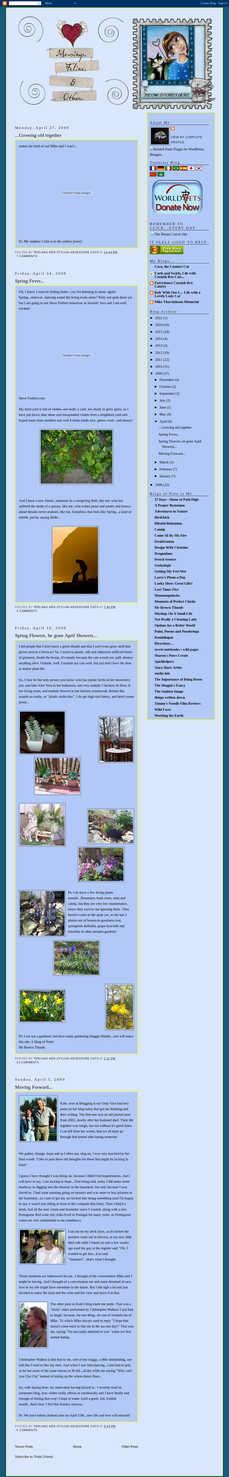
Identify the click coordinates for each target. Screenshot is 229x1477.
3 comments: (28, 611)
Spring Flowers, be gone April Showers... (56, 635)
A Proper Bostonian (170, 505)
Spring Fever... (29, 281)
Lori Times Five (167, 589)
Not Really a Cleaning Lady (176, 619)
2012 (159, 353)
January (165, 476)
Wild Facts (163, 709)
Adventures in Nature (171, 511)
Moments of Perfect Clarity (175, 601)
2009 (159, 373)
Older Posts (130, 1446)
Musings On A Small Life (173, 613)
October (165, 386)
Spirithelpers (164, 661)
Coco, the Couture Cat (172, 266)
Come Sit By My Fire (171, 535)
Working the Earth (169, 715)
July (162, 400)
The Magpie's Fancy (170, 685)
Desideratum (164, 541)
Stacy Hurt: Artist (168, 667)
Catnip (160, 529)
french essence (165, 559)
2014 (159, 339)
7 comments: (28, 256)
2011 (159, 359)
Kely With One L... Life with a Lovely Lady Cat (177, 294)
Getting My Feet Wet (170, 571)
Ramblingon (164, 637)
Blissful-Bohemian (168, 523)
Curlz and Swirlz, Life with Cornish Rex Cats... (175, 275)
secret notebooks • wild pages (177, 649)
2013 (159, 345)
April (163, 421)
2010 (159, 366)
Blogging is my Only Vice (97, 1103)
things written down (170, 697)
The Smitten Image (169, 691)
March (164, 462)
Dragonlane (163, 553)
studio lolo (162, 673)
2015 (159, 332)
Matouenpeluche (167, 595)
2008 (159, 485)
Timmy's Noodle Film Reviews (178, 703)
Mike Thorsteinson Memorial (177, 302)
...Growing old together (38, 135)
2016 (159, 325)
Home (77, 1446)
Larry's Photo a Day (170, 577)
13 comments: (29, 1062)
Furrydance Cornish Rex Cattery (174, 284)
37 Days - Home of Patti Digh (177, 499)
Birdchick (162, 517)
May (163, 414)
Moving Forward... (34, 1087)
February (166, 469)
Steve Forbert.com (32, 398)
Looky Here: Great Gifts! (174, 583)
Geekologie (163, 565)
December (167, 380)
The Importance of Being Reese (178, 679)
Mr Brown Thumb (32, 1047)
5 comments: (28, 1430)
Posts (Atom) (43, 1456)
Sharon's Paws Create (171, 655)
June (163, 407)
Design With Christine (171, 547)
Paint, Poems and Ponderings (177, 631)
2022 (159, 318)
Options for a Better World (175, 625)
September (167, 393)
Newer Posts (24, 1446)
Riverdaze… (164, 643)
